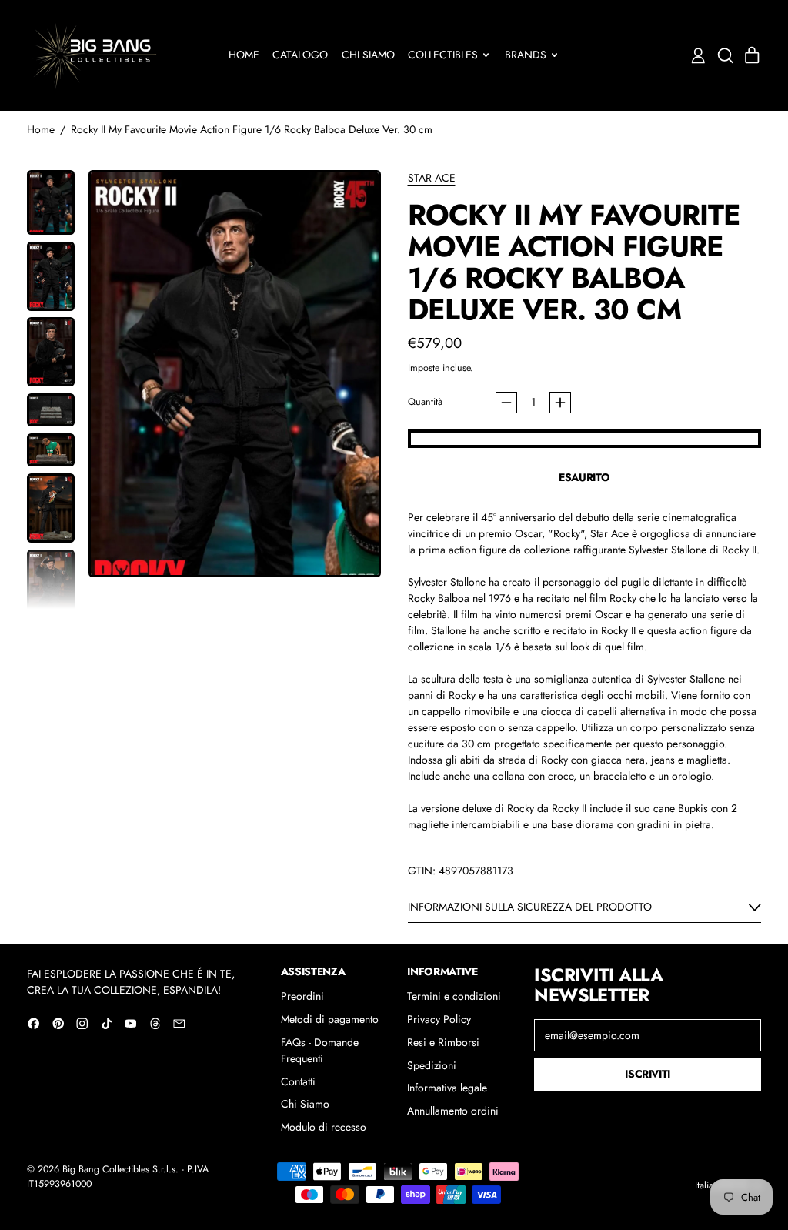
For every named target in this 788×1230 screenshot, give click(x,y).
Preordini (302, 996)
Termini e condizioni (454, 996)
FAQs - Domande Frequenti (320, 1050)
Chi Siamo (368, 54)
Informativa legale (447, 1087)
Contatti (298, 1081)
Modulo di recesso (323, 1127)
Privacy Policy (439, 1019)
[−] (506, 402)
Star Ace (432, 178)
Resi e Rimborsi (443, 1042)
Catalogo (300, 54)
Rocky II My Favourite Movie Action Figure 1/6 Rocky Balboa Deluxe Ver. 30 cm (251, 129)
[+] (560, 402)
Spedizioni (431, 1065)
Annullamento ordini (453, 1110)
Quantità (425, 402)
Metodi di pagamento (330, 1019)
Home (244, 54)
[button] (725, 55)
